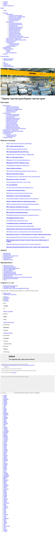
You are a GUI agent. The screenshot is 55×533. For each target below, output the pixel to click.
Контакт (5, 53)
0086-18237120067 (7, 60)
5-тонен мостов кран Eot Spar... (16, 190)
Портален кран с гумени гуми (13, 38)
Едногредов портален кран (15, 24)
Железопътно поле (7, 275)
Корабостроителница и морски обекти (12, 274)
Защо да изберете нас (8, 5)
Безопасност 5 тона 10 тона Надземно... (18, 196)
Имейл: (10, 285)
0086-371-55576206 (8, 311)
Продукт (5, 12)
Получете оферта (5, 56)
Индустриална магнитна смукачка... (17, 207)
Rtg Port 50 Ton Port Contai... (15, 174)
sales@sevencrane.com (8, 58)
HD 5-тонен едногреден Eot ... (15, 146)
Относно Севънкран (8, 48)
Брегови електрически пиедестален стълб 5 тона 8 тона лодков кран (27, 247)
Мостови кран (9, 14)
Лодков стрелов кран (14, 43)
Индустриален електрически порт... (17, 212)
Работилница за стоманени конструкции (16, 39)
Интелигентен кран (11, 41)
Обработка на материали (9, 266)
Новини (5, 3)
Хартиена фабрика (8, 270)
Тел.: (9, 287)
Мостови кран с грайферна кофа (17, 16)
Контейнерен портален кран (16, 27)
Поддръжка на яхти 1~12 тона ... (16, 179)
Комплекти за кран (11, 46)
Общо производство (8, 265)
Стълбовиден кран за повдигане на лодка (19, 223)
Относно (5, 1)
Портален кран (10, 21)
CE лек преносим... (12, 184)
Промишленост (7, 47)
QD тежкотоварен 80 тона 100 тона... (17, 151)
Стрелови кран (10, 42)
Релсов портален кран (14, 30)
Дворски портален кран (15, 33)
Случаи (8, 51)
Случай (5, 4)
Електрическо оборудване (9, 273)
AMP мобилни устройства (9, 294)
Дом (4, 62)
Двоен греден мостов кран (15, 15)
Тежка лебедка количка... (14, 168)
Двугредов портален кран (15, 23)
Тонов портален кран (14, 32)
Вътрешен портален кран (15, 28)
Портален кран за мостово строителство (19, 37)
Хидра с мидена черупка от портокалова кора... (21, 201)
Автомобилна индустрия (9, 272)
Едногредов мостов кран (15, 18)
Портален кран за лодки (15, 34)
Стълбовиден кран (13, 44)
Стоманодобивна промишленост (11, 268)
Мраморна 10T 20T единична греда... (18, 163)
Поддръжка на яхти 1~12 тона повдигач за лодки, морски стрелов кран (28, 234)
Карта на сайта (7, 293)
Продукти (5, 63)
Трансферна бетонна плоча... (15, 218)
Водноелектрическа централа (10, 278)
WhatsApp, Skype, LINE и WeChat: (16, 288)
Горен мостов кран (13, 20)
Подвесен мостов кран (14, 19)
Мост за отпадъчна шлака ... (15, 157)
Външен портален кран (15, 29)
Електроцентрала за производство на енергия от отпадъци (17, 277)
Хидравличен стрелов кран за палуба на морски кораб (23, 229)
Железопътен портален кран (16, 36)
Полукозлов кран (13, 25)
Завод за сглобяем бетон (9, 269)
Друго (4, 279)
